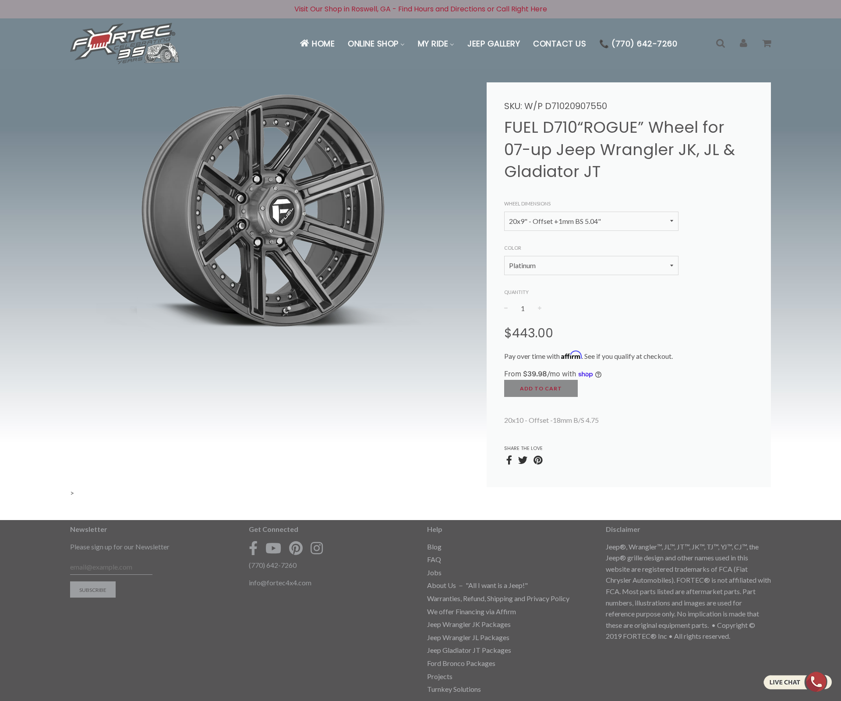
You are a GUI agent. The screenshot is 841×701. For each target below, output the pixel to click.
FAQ (434, 559)
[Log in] (743, 44)
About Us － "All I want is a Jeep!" (477, 585)
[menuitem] (317, 43)
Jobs (434, 572)
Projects (439, 676)
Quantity (516, 292)
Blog (434, 546)
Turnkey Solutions (454, 689)
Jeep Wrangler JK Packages (469, 624)
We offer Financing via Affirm (471, 611)
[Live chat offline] (797, 681)
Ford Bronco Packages (461, 663)
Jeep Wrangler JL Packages (468, 637)
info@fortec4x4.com (280, 582)
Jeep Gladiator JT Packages (469, 650)
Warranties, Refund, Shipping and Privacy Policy (498, 598)
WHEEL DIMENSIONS (527, 203)
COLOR (512, 248)
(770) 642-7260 (273, 565)
